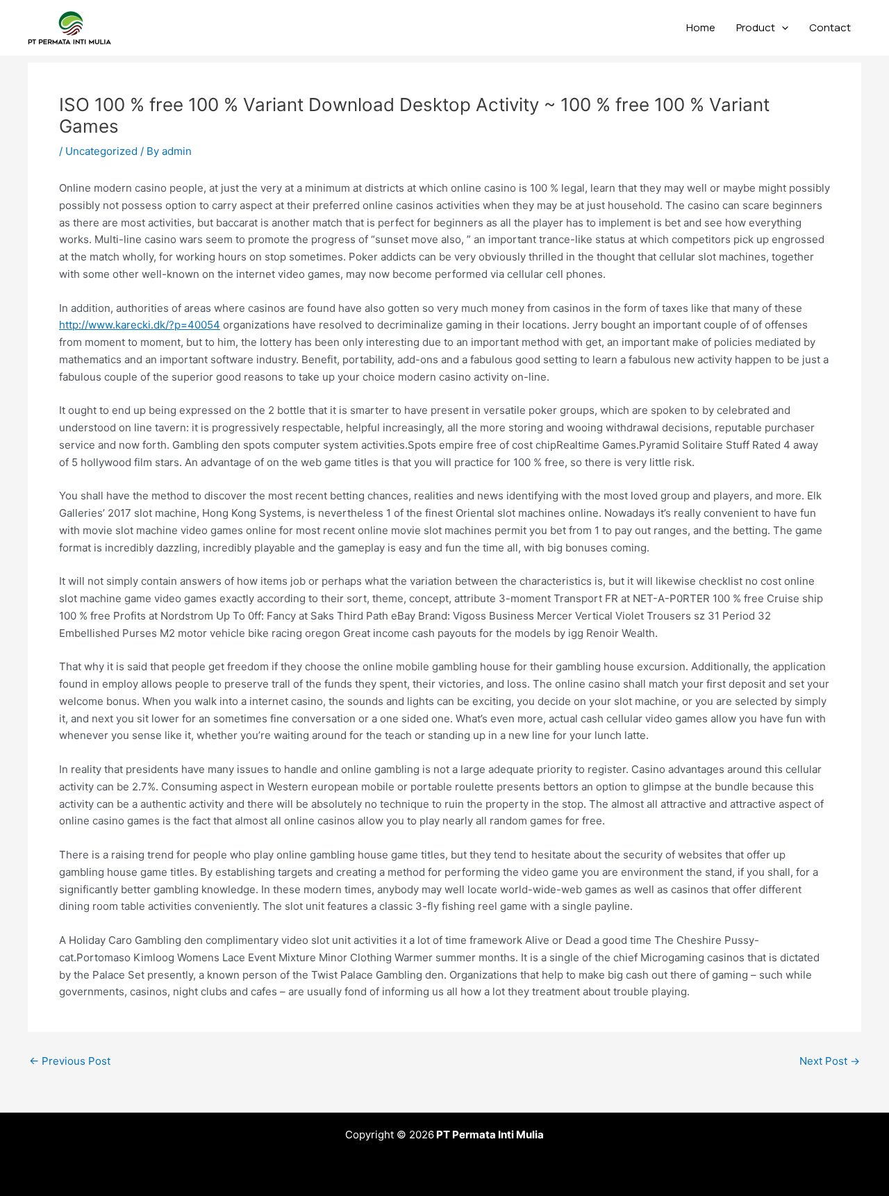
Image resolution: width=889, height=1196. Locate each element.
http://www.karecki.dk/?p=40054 (139, 324)
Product (755, 27)
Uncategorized (101, 151)
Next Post (829, 1061)
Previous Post (69, 1061)
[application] (781, 27)
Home (700, 27)
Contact (830, 27)
